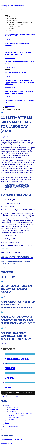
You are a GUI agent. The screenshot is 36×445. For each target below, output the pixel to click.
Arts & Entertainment (18, 358)
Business (10, 368)
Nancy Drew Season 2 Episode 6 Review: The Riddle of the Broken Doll (20, 92)
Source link (4, 249)
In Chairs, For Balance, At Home (11, 440)
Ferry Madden (8, 39)
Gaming (9, 377)
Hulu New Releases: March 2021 (15, 73)
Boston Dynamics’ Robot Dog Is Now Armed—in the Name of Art (18, 53)
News (2, 112)
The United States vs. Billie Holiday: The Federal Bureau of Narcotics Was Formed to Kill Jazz (19, 82)
